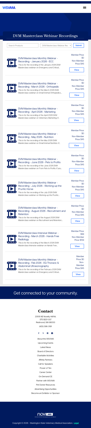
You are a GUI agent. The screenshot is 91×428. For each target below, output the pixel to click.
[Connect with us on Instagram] (48, 333)
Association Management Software (45, 416)
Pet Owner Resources (45, 384)
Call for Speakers (45, 363)
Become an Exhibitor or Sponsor (45, 393)
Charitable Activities (45, 355)
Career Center (45, 372)
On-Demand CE (45, 376)
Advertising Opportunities (45, 389)
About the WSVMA (45, 338)
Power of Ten (45, 368)
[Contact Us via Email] (52, 333)
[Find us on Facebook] (39, 333)
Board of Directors (46, 351)
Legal (76, 423)
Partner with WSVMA (45, 380)
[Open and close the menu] (52, 7)
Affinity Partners (45, 359)
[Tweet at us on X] (43, 333)
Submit (78, 45)
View (76, 69)
